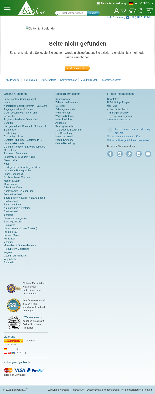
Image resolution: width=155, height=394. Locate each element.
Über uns (112, 105)
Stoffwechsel (11, 211)
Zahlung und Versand (66, 102)
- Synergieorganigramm (120, 116)
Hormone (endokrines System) (20, 228)
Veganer (8, 252)
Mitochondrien (11, 184)
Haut (6, 163)
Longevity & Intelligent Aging (19, 156)
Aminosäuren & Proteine (17, 208)
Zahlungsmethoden (65, 109)
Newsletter (113, 99)
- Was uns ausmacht (118, 119)
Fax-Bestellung (63, 133)
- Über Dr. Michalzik (118, 109)
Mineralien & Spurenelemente (20, 245)
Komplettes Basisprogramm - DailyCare (25, 105)
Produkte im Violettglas (16, 248)
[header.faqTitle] (141, 12)
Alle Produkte (12, 80)
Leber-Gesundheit (13, 174)
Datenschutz (94, 389)
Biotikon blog (30, 80)
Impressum (78, 389)
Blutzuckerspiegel (13, 136)
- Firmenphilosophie (118, 112)
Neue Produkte (63, 119)
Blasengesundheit (13, 221)
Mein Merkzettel (89, 80)
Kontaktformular (68, 80)
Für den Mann (11, 235)
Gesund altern (11, 160)
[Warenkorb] (149, 12)
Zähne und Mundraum (16, 153)
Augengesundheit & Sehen (18, 109)
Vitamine (8, 242)
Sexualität (9, 225)
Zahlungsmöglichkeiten (18, 362)
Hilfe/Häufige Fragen (118, 102)
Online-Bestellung (65, 143)
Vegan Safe (10, 259)
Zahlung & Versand (59, 389)
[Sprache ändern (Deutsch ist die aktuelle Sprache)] (133, 3)
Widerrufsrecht (63, 112)
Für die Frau (10, 231)
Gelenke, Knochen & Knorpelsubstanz (25, 146)
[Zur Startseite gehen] (32, 8)
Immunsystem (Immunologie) (20, 99)
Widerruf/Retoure (64, 116)
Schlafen (8, 214)
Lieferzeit (60, 105)
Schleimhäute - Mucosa (17, 177)
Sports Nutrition (12, 204)
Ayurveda (9, 262)
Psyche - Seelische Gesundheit (21, 119)
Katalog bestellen (64, 126)
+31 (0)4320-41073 (140, 17)
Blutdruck (9, 122)
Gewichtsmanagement (16, 218)
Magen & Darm (12, 180)
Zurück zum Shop (77, 68)
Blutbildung (10, 133)
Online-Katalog (48, 80)
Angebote (60, 122)
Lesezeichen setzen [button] (111, 80)
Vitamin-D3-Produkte (15, 255)
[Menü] (7, 7)
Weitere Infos (31, 317)
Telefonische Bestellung (68, 129)
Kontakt (147, 389)
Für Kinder (9, 238)
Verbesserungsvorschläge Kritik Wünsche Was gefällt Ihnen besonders (128, 138)
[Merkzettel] (123, 11)
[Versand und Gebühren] (132, 12)
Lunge (7, 102)
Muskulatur (10, 150)
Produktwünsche (64, 139)
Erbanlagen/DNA (13, 187)
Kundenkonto (62, 99)
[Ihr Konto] (116, 10)
